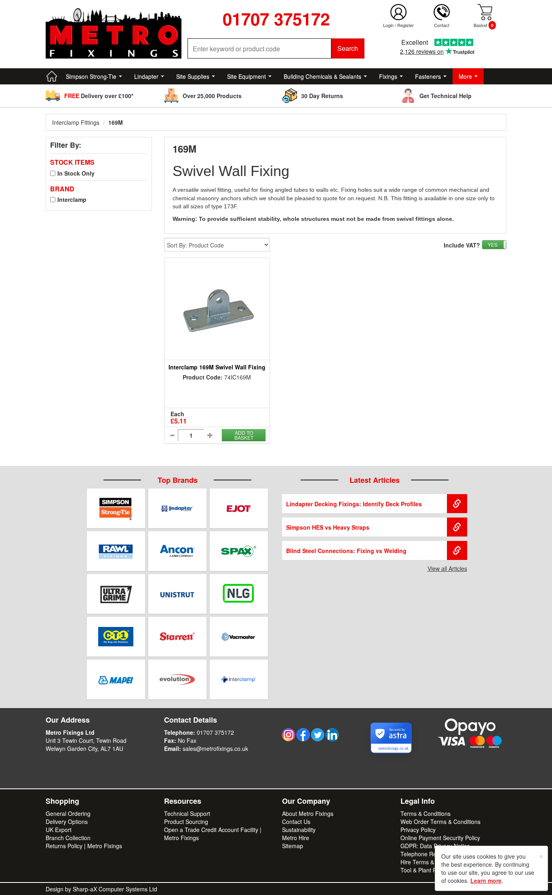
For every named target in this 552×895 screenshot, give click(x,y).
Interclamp (71, 199)
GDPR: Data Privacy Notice (435, 846)
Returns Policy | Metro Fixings (84, 846)
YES (492, 244)
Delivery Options (67, 821)
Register (405, 25)
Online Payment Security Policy (440, 838)
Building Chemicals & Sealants (322, 76)
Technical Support (187, 813)
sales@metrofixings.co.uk (215, 748)
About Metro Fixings (307, 813)
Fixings (388, 76)
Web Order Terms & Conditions (440, 821)
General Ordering (68, 813)
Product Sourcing (186, 821)
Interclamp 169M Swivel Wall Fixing (217, 367)
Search (347, 48)
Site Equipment (246, 76)
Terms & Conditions (425, 813)
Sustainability (299, 830)
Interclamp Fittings (75, 122)
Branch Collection (68, 838)
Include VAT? (462, 245)
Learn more (485, 880)
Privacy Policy (418, 830)
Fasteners (428, 76)
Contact (441, 25)
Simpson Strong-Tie (91, 76)
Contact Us (296, 821)
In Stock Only (76, 173)
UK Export (59, 830)
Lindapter (146, 76)
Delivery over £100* (98, 96)
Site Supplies (192, 76)
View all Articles (447, 568)
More (465, 76)
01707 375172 (215, 732)
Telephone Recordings (429, 854)
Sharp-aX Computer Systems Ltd (115, 889)
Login (388, 25)
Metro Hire (295, 838)
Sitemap (292, 846)
